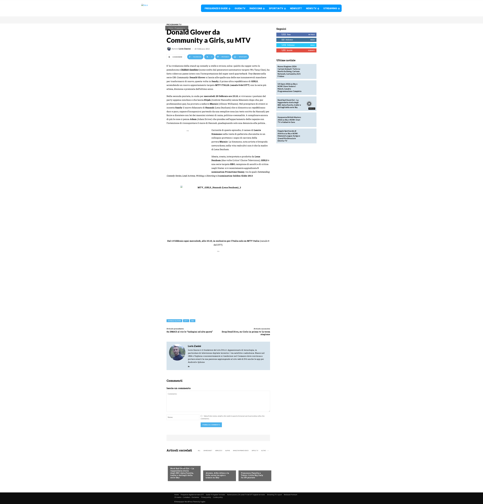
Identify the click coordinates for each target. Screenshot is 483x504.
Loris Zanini (185, 49)
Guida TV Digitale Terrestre (215, 495)
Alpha (227, 450)
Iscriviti (311, 50)
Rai (192, 321)
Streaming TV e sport (274, 495)
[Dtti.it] (157, 8)
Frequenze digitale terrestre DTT (192, 495)
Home (170, 28)
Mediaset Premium (290, 495)
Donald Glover (174, 321)
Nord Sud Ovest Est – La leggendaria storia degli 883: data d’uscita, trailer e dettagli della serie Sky (182, 473)
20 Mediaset (207, 450)
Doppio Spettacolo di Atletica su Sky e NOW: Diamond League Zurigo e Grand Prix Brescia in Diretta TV (289, 136)
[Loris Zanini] (169, 49)
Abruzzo (218, 450)
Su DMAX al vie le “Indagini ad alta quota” (190, 331)
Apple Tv (255, 450)
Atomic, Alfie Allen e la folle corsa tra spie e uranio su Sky (217, 475)
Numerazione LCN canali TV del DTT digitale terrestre (246, 495)
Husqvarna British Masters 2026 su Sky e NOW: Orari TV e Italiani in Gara (289, 119)
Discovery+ (246, 468)
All (199, 450)
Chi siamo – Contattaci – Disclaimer (186, 497)
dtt (186, 321)
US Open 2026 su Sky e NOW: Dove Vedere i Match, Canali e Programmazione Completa (289, 87)
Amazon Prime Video (241, 450)
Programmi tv (180, 28)
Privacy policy (206, 497)
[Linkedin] (189, 366)
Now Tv (173, 463)
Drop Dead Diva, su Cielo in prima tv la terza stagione (246, 333)
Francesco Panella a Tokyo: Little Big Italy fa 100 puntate (252, 475)
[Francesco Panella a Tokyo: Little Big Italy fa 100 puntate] (253, 467)
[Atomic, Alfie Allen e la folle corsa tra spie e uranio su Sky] (218, 467)
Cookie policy (218, 497)
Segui (312, 40)
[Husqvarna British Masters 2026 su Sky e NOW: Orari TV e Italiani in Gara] (309, 120)
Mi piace (311, 34)
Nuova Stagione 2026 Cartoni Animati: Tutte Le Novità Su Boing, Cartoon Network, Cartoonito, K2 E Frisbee (289, 71)
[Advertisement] (188, 149)
